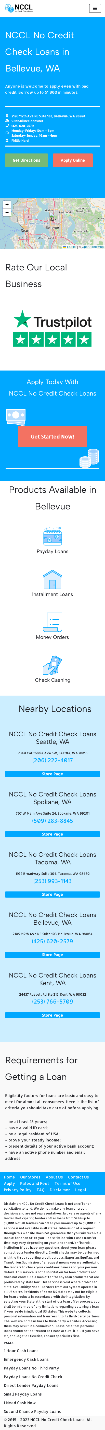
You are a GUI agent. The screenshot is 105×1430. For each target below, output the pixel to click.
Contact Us (78, 1177)
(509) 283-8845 (52, 820)
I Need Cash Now (20, 1402)
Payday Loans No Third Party (31, 1368)
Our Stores (30, 1177)
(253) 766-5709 (52, 1001)
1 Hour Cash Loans (21, 1350)
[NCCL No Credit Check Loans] (19, 8)
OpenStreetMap (93, 246)
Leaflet (71, 246)
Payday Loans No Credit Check (33, 1376)
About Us (54, 1177)
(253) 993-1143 (52, 880)
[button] (52, 218)
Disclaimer (60, 1189)
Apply (9, 1183)
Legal (80, 1189)
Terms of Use (68, 1183)
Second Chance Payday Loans (32, 1411)
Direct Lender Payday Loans (31, 1385)
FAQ (41, 1189)
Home (9, 1177)
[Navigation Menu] (95, 8)
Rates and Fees (34, 1183)
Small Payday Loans (23, 1394)
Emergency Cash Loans (26, 1359)
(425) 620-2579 (52, 941)
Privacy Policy (18, 1189)
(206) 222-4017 (52, 760)
